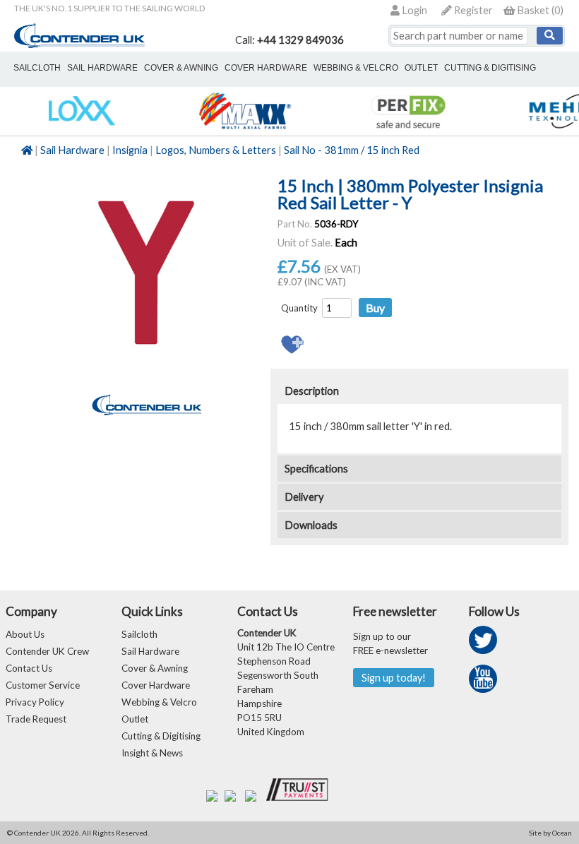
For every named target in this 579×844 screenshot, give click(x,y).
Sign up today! (394, 678)
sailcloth (37, 68)
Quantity (299, 308)
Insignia (130, 150)
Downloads (311, 525)
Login (413, 10)
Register (472, 10)
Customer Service (43, 685)
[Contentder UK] (79, 44)
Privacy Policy (35, 702)
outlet (421, 68)
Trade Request (36, 719)
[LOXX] (81, 128)
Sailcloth (139, 634)
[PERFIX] (407, 128)
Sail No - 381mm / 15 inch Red (351, 150)
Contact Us (29, 668)
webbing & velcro (356, 68)
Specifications (316, 469)
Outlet (134, 719)
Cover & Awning (154, 668)
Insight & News (152, 753)
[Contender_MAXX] (244, 128)
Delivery (304, 497)
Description (312, 391)
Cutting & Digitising (490, 68)
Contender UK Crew (47, 651)
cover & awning (181, 68)
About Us (25, 634)
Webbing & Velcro (159, 702)
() (540, 10)
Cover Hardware (155, 685)
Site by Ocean (550, 832)
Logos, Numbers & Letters (215, 150)
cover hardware (266, 68)
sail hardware (102, 68)
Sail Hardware (72, 150)
